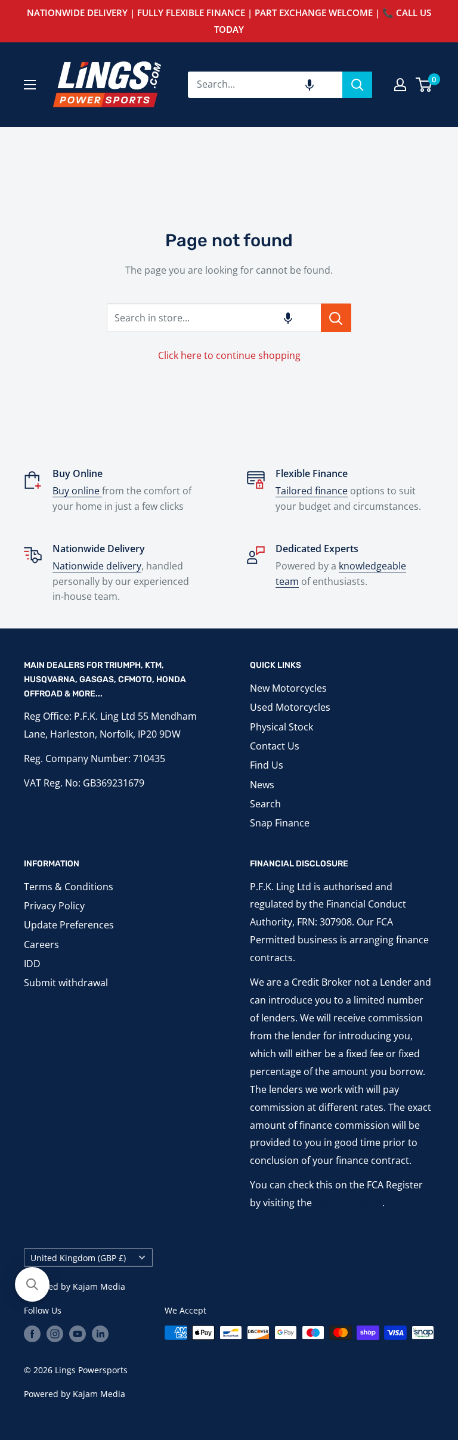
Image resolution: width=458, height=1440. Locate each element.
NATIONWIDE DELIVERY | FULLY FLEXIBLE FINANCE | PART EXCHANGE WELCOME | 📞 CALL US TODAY (229, 21)
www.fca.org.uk (348, 1202)
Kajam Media (99, 1286)
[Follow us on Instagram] (55, 1334)
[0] (424, 85)
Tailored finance (312, 490)
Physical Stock (281, 726)
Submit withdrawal (66, 982)
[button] (309, 85)
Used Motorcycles (290, 707)
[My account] (400, 84)
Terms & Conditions (68, 886)
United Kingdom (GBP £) (78, 1258)
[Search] (357, 85)
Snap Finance (280, 822)
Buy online (77, 490)
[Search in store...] (336, 318)
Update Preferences (69, 924)
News (262, 784)
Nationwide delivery (96, 565)
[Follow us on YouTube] (77, 1334)
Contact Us (274, 745)
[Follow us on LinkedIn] (100, 1334)
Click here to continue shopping (229, 355)
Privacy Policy (54, 905)
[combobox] (265, 85)
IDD (32, 963)
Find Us (266, 765)
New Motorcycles (288, 688)
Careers (41, 944)
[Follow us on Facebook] (32, 1334)
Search (265, 803)
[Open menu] (30, 84)
